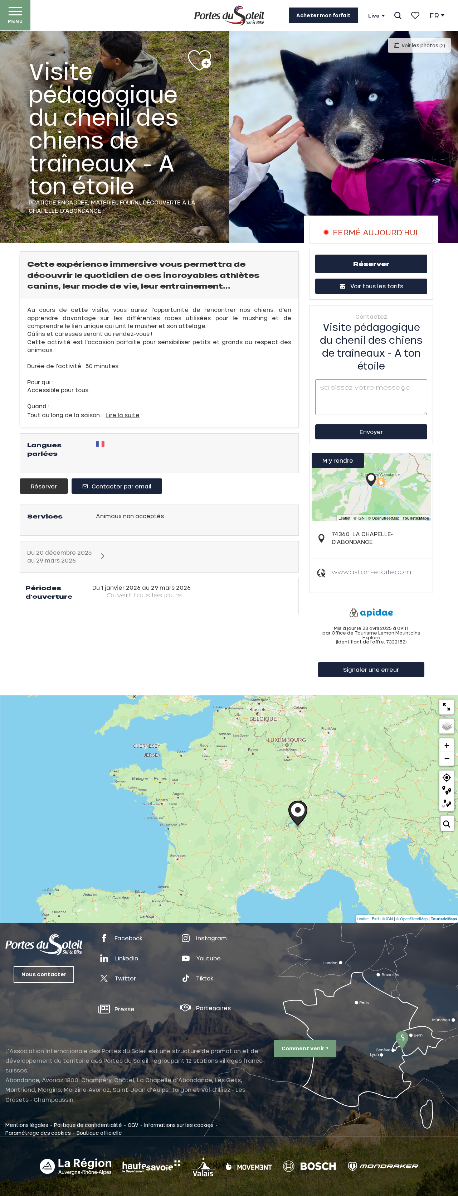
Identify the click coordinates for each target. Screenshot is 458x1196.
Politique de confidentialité (88, 1124)
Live (374, 15)
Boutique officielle (99, 1132)
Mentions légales (26, 1124)
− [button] (446, 758)
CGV (133, 1124)
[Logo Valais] (203, 1166)
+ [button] (446, 745)
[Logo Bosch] (309, 1166)
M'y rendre (337, 460)
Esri (375, 918)
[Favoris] (415, 15)
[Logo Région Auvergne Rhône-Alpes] (75, 1166)
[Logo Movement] (249, 1167)
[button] (397, 15)
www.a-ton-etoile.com (371, 571)
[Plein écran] (446, 706)
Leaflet (363, 918)
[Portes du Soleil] (229, 15)
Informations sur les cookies (179, 1124)
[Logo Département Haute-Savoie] (151, 1166)
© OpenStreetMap (412, 918)
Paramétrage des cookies (38, 1132)
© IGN (387, 918)
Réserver (44, 486)
